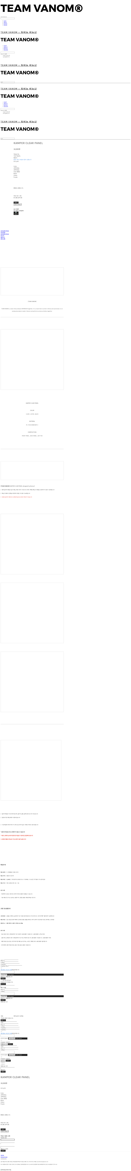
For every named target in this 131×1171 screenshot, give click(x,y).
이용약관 (2, 1155)
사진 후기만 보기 (6, 980)
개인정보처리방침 (4, 1157)
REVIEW (5, 25)
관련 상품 (3, 239)
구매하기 (3, 1071)
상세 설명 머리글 (5, 231)
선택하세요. (17, 168)
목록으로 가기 (4, 1044)
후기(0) (2, 235)
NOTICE (5, 23)
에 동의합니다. (10, 970)
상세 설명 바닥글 (5, 234)
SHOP (5, 21)
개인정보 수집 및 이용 (6, 970)
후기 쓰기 (3, 984)
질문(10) (3, 237)
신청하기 (3, 1150)
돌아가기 (3, 1060)
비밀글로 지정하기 (5, 1042)
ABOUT (5, 22)
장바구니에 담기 (4, 1131)
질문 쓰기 (3, 1020)
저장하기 (3, 978)
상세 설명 (3, 232)
